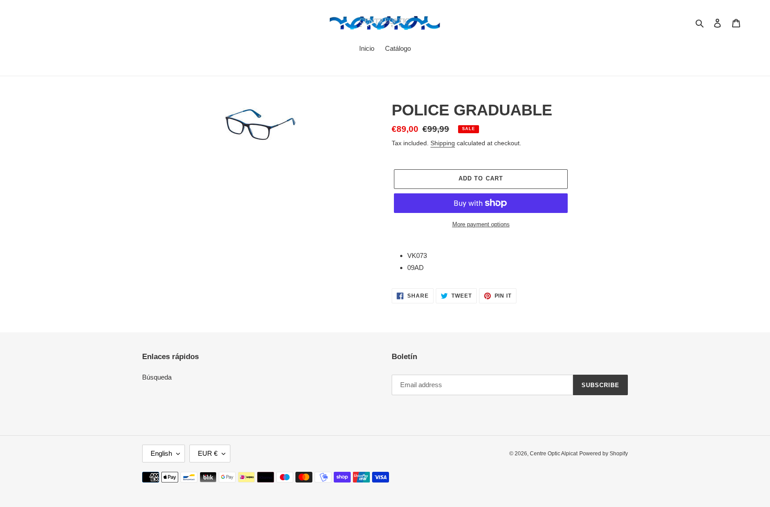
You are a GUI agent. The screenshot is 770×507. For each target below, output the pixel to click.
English (161, 453)
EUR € (207, 453)
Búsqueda (157, 377)
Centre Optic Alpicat (554, 453)
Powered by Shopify (603, 453)
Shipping (442, 143)
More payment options (481, 224)
